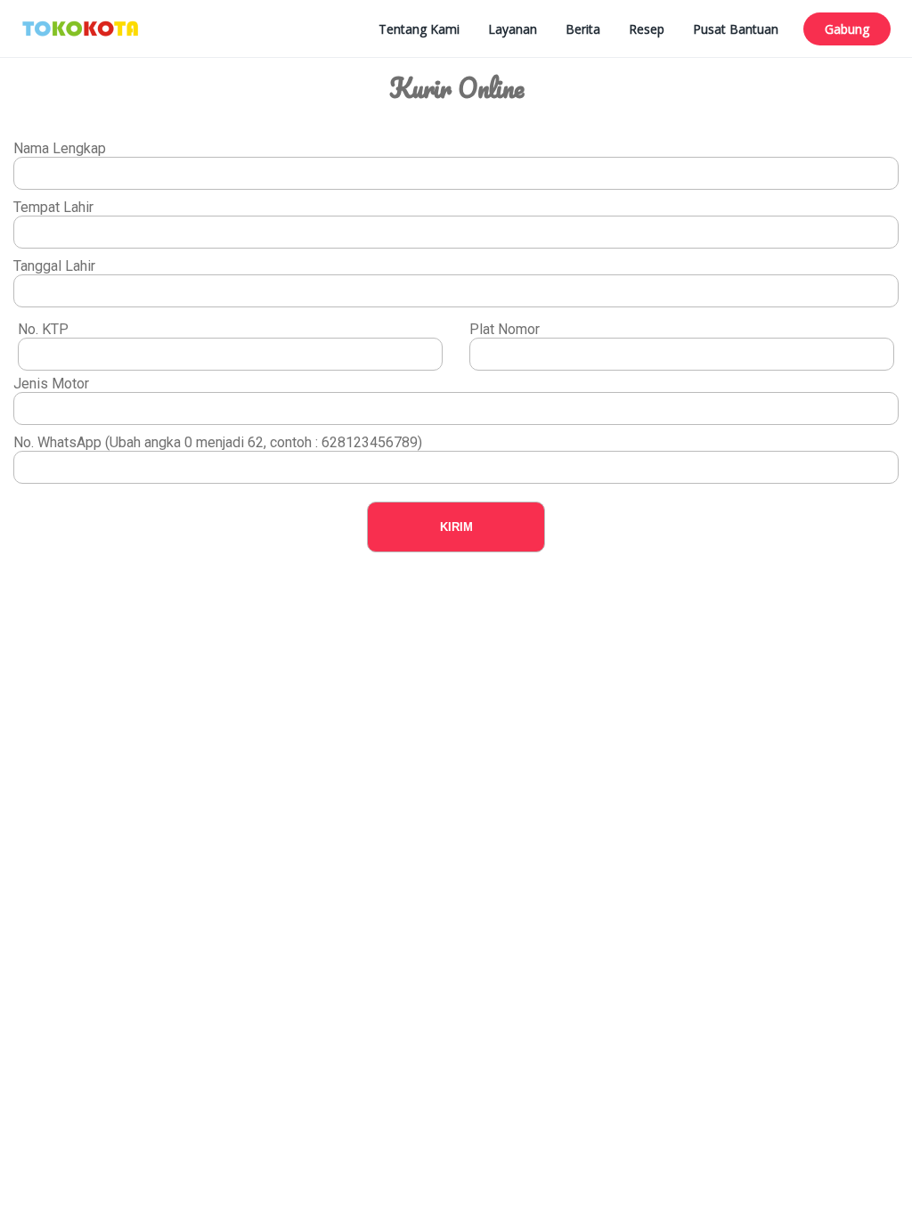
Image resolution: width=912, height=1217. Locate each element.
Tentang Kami (419, 28)
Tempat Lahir (53, 207)
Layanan (512, 28)
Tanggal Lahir (54, 265)
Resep (646, 28)
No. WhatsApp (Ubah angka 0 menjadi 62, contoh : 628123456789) (217, 442)
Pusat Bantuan (735, 28)
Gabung (847, 28)
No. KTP (43, 329)
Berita (583, 28)
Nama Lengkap (59, 148)
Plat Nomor (504, 329)
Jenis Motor (51, 383)
